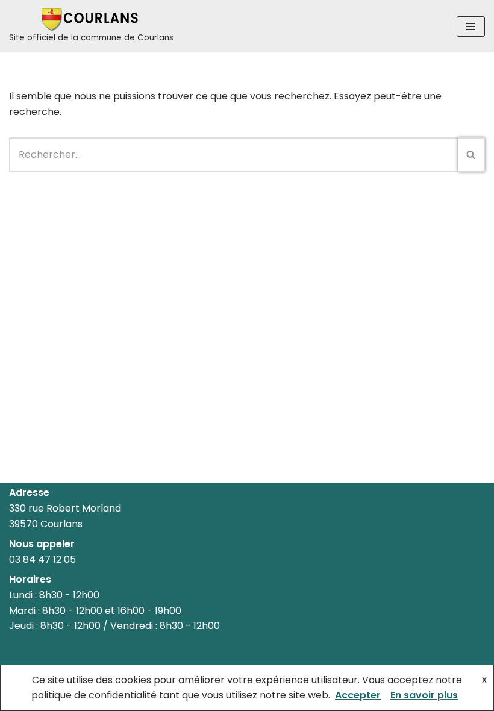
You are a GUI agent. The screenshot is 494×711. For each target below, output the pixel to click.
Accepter (358, 695)
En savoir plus (424, 695)
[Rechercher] (471, 154)
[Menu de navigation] (471, 26)
